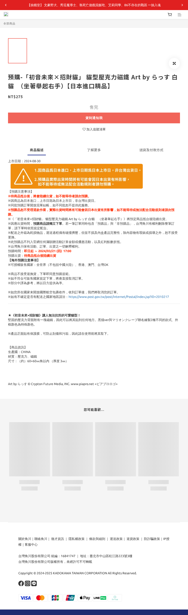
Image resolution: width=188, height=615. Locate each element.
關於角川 (24, 539)
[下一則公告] (182, 5)
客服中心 (31, 544)
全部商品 (9, 23)
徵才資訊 (57, 539)
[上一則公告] (6, 5)
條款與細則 (97, 539)
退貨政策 (133, 539)
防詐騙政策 (151, 539)
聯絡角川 (40, 539)
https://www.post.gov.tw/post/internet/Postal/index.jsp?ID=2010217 (119, 297)
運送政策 (116, 539)
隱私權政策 (77, 539)
